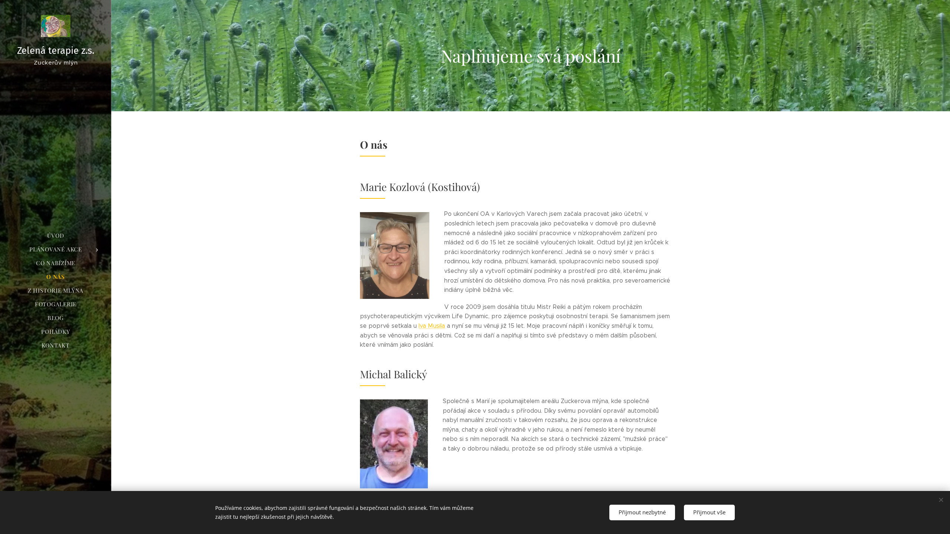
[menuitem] (55, 235)
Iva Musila (432, 325)
